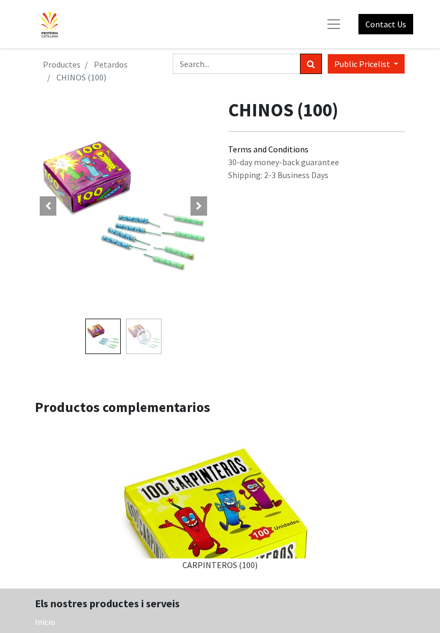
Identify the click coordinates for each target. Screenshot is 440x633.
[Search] (311, 64)
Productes (61, 64)
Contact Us (385, 24)
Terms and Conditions (268, 149)
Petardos (111, 64)
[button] (48, 206)
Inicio (45, 621)
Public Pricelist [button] (363, 63)
